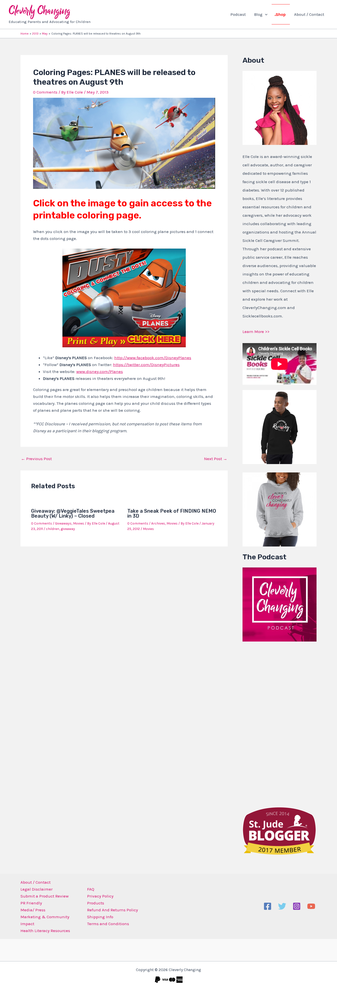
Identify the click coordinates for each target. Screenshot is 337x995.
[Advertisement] (280, 723)
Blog (258, 14)
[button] (264, 14)
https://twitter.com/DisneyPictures (146, 364)
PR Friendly (31, 902)
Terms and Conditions (108, 923)
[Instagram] (297, 906)
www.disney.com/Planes (99, 371)
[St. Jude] (280, 830)
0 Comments (45, 92)
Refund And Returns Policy (112, 909)
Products (95, 902)
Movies (78, 523)
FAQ (90, 889)
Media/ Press (32, 909)
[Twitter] (282, 906)
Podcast (238, 14)
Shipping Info (100, 916)
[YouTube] (311, 906)
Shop (281, 14)
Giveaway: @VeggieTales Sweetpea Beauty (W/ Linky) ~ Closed (72, 513)
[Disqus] (124, 615)
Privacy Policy (100, 896)
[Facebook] (267, 906)
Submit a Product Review (44, 896)
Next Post (215, 459)
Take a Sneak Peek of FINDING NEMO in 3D (171, 513)
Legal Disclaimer (36, 889)
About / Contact (309, 14)
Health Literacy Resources (45, 930)
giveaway (68, 529)
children (52, 529)
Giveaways (63, 523)
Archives (158, 523)
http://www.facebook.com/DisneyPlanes (152, 357)
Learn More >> (256, 331)
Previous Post (36, 459)
